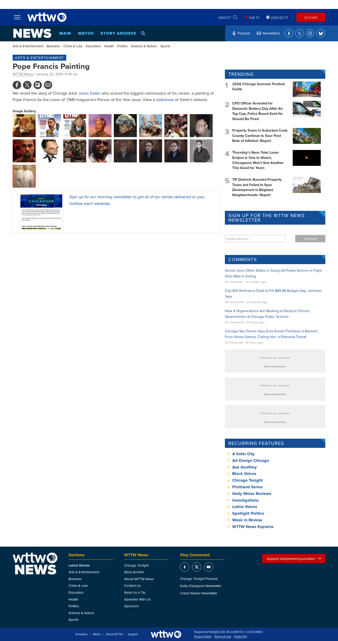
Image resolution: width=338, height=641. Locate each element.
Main (65, 33)
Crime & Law (72, 46)
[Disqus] (116, 296)
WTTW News (23, 73)
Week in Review (247, 520)
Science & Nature (144, 46)
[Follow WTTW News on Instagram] (310, 33)
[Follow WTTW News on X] (299, 33)
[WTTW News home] (32, 33)
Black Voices (244, 474)
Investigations (245, 500)
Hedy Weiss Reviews (251, 494)
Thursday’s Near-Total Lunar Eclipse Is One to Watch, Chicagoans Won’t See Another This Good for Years (258, 160)
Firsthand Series (247, 487)
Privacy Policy (203, 636)
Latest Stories (79, 565)
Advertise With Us (137, 599)
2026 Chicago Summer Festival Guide (258, 86)
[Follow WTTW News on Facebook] (289, 33)
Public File (240, 636)
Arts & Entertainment (28, 46)
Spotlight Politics (248, 513)
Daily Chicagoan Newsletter (200, 585)
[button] (24, 125)
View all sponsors (275, 366)
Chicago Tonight (247, 480)
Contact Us (132, 585)
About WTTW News (139, 578)
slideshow (165, 99)
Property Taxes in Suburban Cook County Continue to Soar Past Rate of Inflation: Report (260, 135)
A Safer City (243, 454)
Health (109, 46)
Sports (165, 46)
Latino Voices (244, 507)
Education (93, 46)
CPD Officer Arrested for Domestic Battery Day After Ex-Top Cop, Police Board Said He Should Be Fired (258, 111)
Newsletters (271, 33)
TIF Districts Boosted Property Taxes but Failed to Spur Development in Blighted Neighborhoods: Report (257, 187)
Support (133, 634)
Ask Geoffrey (244, 467)
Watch (86, 33)
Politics (122, 46)
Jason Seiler (89, 93)
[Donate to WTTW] (166, 634)
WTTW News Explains (253, 527)
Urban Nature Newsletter (198, 593)
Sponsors (131, 606)
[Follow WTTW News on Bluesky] (320, 33)
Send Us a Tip (135, 592)
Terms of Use (222, 636)
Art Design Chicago (250, 460)
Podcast (244, 33)
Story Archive (118, 33)
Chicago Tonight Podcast (199, 578)
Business (53, 46)
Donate (311, 17)
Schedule (81, 634)
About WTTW (114, 634)
